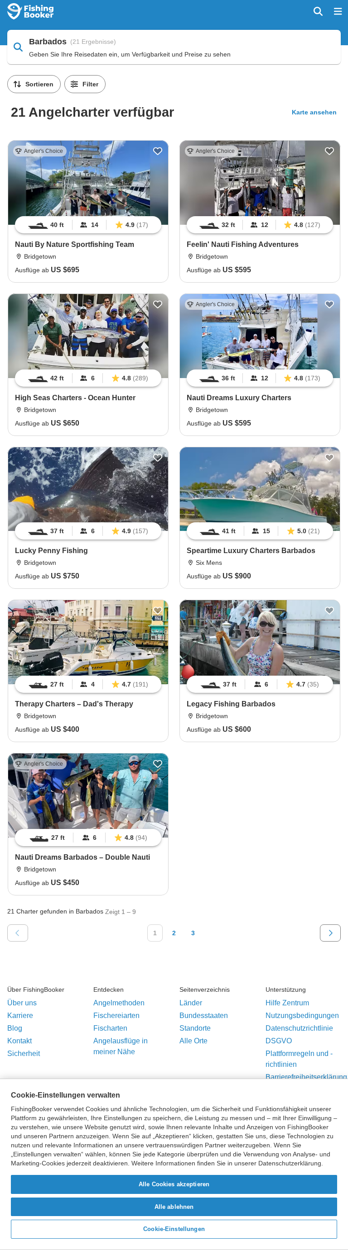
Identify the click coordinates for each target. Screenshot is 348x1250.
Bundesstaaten (203, 1015)
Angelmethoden (119, 1003)
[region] (174, 1164)
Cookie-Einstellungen (174, 1229)
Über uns (22, 1003)
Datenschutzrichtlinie (299, 1028)
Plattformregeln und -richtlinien (299, 1059)
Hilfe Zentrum (287, 1003)
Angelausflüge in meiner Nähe (120, 1046)
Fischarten (110, 1028)
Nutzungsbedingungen (302, 1015)
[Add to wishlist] (157, 151)
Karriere (20, 1015)
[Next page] (330, 933)
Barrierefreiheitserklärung (306, 1077)
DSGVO (279, 1041)
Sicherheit (23, 1053)
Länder (190, 1003)
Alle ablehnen (174, 1206)
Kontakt (19, 1041)
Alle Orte (193, 1041)
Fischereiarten (116, 1015)
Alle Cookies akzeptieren (174, 1184)
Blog (14, 1028)
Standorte (195, 1028)
